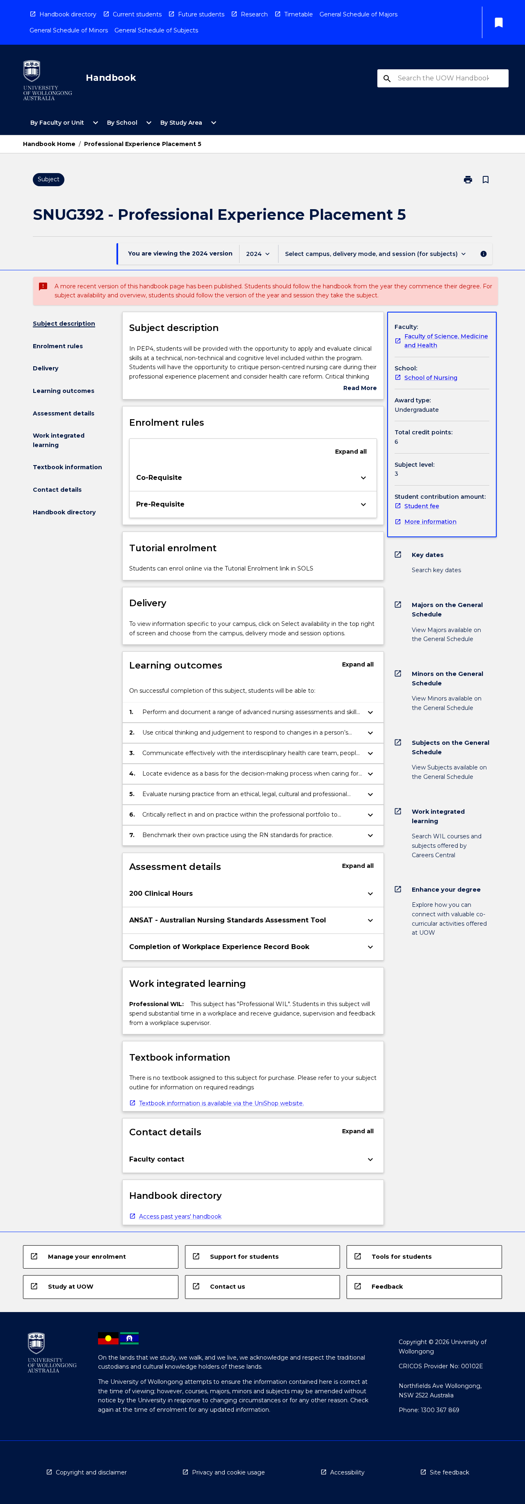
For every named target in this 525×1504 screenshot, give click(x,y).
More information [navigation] (430, 521)
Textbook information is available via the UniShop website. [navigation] (221, 1103)
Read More (360, 388)
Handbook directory (67, 14)
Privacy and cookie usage (228, 1472)
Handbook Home (49, 144)
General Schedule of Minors (69, 30)
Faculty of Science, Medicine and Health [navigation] (446, 341)
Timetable (298, 14)
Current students (137, 14)
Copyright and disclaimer (91, 1472)
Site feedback (449, 1472)
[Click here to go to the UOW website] (48, 82)
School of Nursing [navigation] (430, 377)
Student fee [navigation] (421, 506)
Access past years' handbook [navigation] (180, 1216)
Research (254, 14)
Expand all (351, 451)
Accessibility (347, 1472)
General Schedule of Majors (358, 14)
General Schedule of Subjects (156, 30)
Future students (201, 14)
